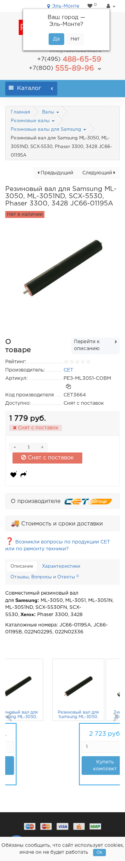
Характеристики (61, 566)
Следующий (98, 173)
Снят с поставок (50, 457)
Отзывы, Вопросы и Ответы (44, 577)
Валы (49, 112)
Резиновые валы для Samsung (47, 129)
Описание (21, 566)
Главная (20, 112)
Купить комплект (29, 765)
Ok (99, 852)
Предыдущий (56, 173)
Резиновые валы (31, 121)
